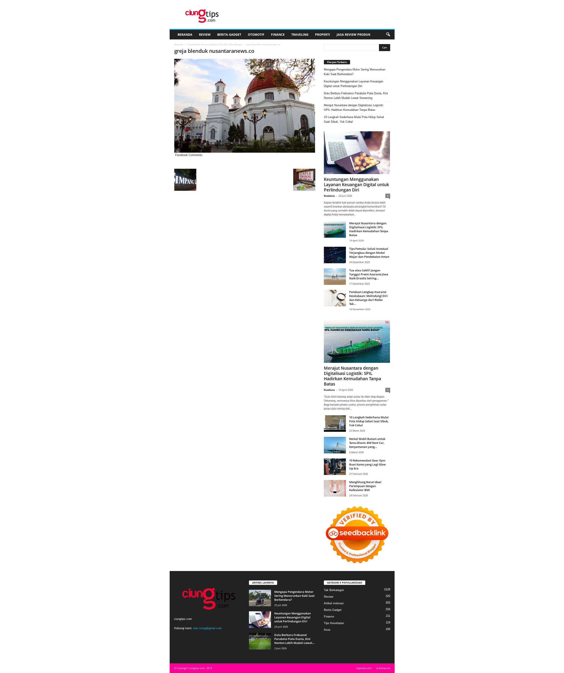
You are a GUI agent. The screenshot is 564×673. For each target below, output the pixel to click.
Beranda (185, 34)
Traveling (299, 34)
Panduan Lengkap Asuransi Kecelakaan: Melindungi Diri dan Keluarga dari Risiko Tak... (368, 298)
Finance (278, 34)
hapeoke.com (363, 668)
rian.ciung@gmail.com (207, 628)
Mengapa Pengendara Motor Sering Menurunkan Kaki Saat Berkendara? (354, 72)
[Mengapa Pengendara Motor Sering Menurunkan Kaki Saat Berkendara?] (260, 598)
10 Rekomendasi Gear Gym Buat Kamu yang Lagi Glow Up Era (367, 464)
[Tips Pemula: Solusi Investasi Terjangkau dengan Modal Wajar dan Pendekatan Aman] (335, 255)
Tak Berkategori (334, 590)
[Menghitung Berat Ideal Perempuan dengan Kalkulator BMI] (335, 488)
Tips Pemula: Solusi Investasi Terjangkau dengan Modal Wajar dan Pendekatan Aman (369, 253)
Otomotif (256, 34)
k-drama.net (383, 668)
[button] (388, 34)
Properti (322, 34)
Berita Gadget (229, 34)
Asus (327, 629)
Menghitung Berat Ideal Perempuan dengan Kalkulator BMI (365, 486)
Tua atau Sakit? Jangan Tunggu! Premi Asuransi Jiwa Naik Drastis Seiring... (368, 274)
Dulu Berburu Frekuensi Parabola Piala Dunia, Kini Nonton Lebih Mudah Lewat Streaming (356, 96)
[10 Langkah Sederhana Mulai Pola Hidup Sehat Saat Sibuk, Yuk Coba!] (335, 423)
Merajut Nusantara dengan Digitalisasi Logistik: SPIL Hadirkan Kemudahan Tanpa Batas (354, 107)
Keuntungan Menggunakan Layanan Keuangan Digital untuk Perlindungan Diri (353, 84)
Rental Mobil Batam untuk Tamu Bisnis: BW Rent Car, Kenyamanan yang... (367, 443)
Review (205, 34)
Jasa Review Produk (353, 34)
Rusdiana (329, 195)
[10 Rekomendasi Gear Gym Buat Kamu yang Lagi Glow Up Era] (335, 466)
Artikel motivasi (334, 603)
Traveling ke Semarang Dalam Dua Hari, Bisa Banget (214, 44)
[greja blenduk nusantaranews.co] (244, 106)
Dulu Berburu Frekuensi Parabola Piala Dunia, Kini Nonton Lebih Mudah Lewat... (294, 639)
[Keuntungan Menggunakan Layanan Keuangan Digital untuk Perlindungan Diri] (357, 152)
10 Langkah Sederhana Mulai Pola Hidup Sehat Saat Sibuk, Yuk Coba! (354, 119)
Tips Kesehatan (334, 623)
